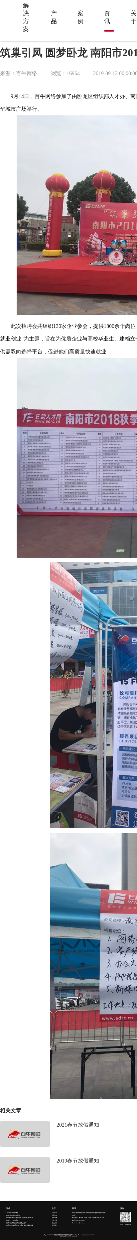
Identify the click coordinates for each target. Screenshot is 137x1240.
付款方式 (54, 1220)
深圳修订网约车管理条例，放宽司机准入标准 (19, 1217)
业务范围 (54, 1217)
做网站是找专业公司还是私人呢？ (16, 1223)
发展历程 (54, 1215)
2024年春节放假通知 (12, 1212)
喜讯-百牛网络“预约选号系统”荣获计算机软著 (19, 1225)
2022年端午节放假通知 (13, 1215)
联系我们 (54, 1225)
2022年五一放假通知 (12, 1220)
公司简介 (54, 1212)
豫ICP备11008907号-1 (89, 1235)
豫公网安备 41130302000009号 (68, 1236)
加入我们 (54, 1223)
